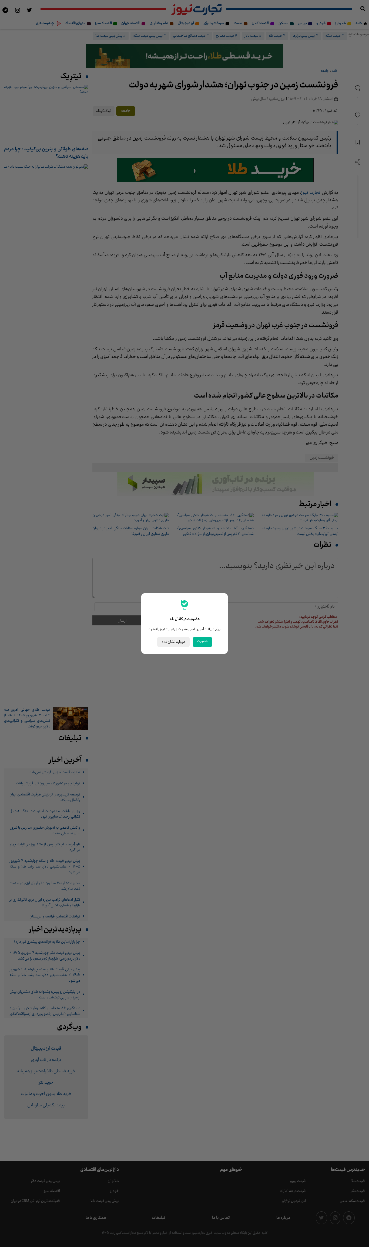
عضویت (202, 641)
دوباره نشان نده (173, 642)
